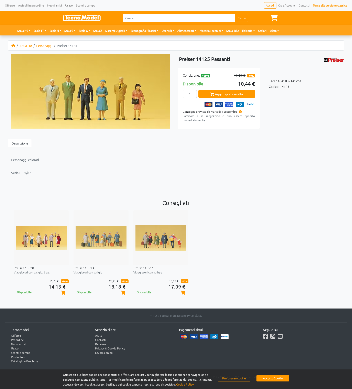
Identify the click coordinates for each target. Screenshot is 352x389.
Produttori (18, 357)
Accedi (270, 5)
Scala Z (97, 30)
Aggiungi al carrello (228, 94)
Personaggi (44, 45)
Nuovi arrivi (54, 5)
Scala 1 (262, 30)
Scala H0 (26, 45)
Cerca (242, 18)
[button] (24, 30)
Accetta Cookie (273, 378)
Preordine (17, 340)
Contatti (304, 5)
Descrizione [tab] (19, 143)
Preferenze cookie (234, 378)
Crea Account (286, 5)
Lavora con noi (104, 352)
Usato (69, 5)
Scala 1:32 (232, 30)
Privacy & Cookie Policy (110, 348)
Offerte (10, 5)
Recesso (100, 344)
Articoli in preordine (31, 5)
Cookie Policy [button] (185, 384)
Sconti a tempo (85, 5)
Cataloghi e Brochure (24, 361)
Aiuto (98, 335)
